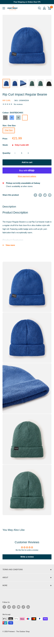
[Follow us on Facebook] (4, 607)
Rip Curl (7, 100)
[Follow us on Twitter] (9, 607)
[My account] (44, 8)
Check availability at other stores (19, 186)
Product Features (13, 239)
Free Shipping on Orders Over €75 (27, 2)
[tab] (27, 240)
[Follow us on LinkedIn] (28, 607)
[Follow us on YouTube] (18, 607)
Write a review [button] (27, 557)
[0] (49, 8)
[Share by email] (49, 195)
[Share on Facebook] (35, 195)
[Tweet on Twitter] (45, 195)
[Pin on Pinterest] (40, 195)
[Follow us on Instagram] (14, 607)
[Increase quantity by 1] (28, 153)
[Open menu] (4, 8)
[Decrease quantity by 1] (15, 153)
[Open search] (39, 8)
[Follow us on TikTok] (23, 607)
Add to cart (27, 162)
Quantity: (7, 153)
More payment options (27, 176)
